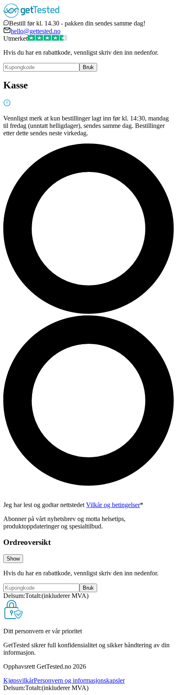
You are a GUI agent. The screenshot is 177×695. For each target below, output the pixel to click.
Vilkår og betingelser (113, 504)
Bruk (88, 67)
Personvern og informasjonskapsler (79, 680)
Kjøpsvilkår (18, 680)
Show (13, 559)
